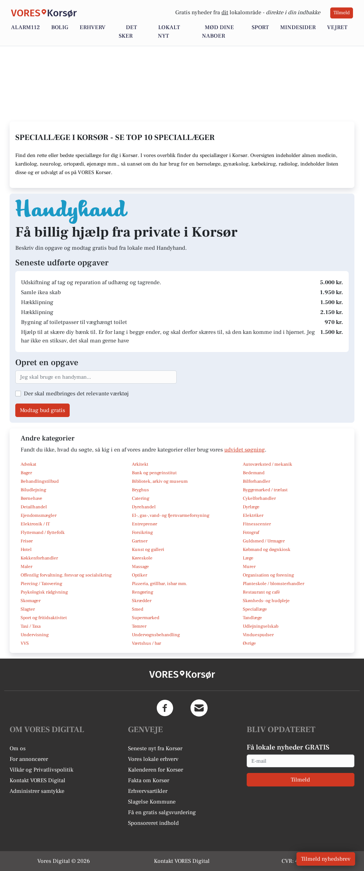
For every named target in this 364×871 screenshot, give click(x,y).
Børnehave (31, 498)
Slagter (28, 609)
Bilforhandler (256, 481)
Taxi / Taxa (31, 626)
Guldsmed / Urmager (264, 541)
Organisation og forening (268, 575)
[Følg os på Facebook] (164, 707)
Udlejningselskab (260, 626)
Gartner (140, 541)
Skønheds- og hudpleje (266, 601)
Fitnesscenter (257, 524)
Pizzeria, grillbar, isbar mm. (159, 583)
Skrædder (141, 601)
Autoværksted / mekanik (267, 464)
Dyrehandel (144, 507)
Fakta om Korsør (148, 780)
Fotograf (251, 532)
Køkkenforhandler (39, 558)
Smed (137, 609)
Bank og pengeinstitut (154, 473)
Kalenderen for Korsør (155, 769)
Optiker (139, 575)
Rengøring (142, 592)
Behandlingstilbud (40, 481)
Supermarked (145, 618)
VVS (25, 643)
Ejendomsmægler (39, 515)
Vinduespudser (258, 635)
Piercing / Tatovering (41, 583)
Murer (249, 566)
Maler (26, 566)
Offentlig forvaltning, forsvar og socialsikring (66, 575)
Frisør (27, 541)
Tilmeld (341, 13)
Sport (260, 27)
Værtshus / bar (146, 643)
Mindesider (298, 27)
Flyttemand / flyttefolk (43, 532)
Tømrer (139, 626)
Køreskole (142, 558)
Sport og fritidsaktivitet (44, 618)
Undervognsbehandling (156, 635)
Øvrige (249, 643)
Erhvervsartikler (147, 791)
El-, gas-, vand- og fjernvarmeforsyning (170, 515)
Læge (248, 558)
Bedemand (253, 473)
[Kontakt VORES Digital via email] (199, 707)
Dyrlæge (251, 507)
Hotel (26, 549)
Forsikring (142, 532)
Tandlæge (252, 618)
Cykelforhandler (259, 498)
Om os (18, 748)
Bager (26, 473)
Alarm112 (25, 27)
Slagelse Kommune (152, 801)
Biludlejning (33, 490)
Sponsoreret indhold (153, 823)
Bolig (59, 27)
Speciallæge (255, 609)
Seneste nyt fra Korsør (155, 748)
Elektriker (253, 515)
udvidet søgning (244, 449)
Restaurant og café (261, 592)
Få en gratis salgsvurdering (162, 812)
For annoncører (29, 759)
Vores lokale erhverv (153, 759)
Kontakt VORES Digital (37, 780)
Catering (140, 498)
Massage (140, 566)
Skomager (31, 601)
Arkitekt (140, 464)
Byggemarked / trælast (265, 490)
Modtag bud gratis (42, 410)
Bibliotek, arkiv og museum (160, 481)
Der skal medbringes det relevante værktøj (76, 393)
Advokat (28, 464)
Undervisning (35, 635)
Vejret (337, 27)
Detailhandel (34, 507)
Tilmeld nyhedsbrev (325, 858)
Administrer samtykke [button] (37, 791)
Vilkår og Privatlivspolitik (41, 769)
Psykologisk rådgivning (44, 592)
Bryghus (140, 490)
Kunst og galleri (148, 549)
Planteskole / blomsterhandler (273, 583)
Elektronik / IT (35, 524)
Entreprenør (144, 524)
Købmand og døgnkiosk (266, 549)
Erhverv (93, 27)
